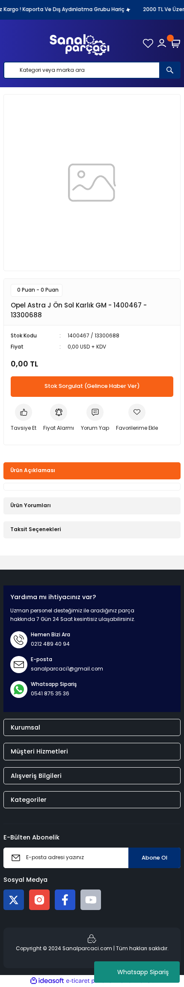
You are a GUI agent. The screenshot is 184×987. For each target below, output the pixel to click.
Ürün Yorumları (30, 505)
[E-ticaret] (91, 981)
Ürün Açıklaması (32, 470)
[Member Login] (162, 43)
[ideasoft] (47, 981)
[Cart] (175, 43)
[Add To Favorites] (137, 418)
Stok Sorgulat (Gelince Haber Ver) (92, 386)
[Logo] (80, 43)
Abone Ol (154, 857)
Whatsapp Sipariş (143, 972)
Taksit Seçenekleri (35, 529)
